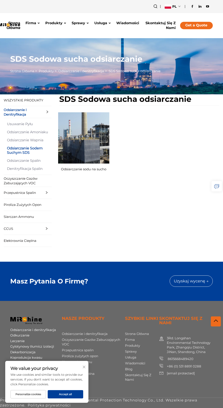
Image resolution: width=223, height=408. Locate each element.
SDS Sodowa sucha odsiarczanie (134, 71)
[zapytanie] (216, 186)
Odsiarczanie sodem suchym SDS (25, 150)
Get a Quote (196, 25)
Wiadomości (127, 23)
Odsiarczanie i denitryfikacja (81, 71)
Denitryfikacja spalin (25, 169)
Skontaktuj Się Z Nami (160, 25)
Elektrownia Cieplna (20, 241)
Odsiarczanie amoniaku (27, 132)
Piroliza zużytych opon (22, 205)
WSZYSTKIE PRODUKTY (23, 100)
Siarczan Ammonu (19, 217)
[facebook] (192, 6)
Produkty (54, 23)
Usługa (100, 23)
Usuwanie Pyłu (20, 124)
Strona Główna (13, 25)
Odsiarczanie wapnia (25, 140)
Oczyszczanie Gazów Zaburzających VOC (20, 180)
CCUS (8, 229)
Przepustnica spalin (20, 193)
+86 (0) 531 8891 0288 (184, 366)
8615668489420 (180, 359)
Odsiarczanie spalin (24, 161)
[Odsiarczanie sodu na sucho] (83, 137)
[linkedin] (200, 6)
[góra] (216, 321)
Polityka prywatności (49, 405)
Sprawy (78, 23)
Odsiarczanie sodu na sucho (83, 169)
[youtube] (207, 6)
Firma (30, 23)
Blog (128, 369)
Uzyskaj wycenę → (191, 281)
